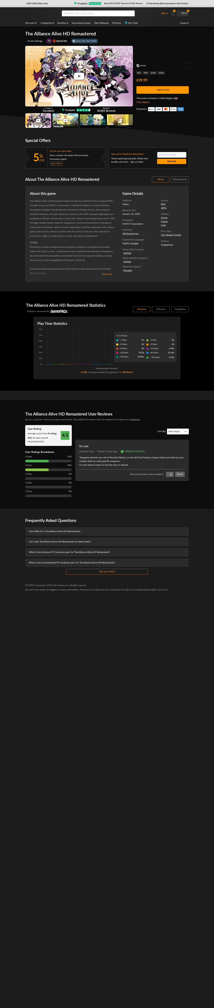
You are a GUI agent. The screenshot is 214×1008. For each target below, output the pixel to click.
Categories (46, 23)
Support (184, 23)
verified (127, 253)
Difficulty (161, 309)
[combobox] (110, 13)
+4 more (134, 243)
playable (127, 270)
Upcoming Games (81, 23)
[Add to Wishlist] (186, 65)
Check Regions (143, 102)
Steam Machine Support (134, 258)
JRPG (146, 73)
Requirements (180, 179)
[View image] (38, 120)
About (160, 179)
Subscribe (171, 161)
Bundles (62, 23)
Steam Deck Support (133, 249)
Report (180, 474)
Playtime (141, 309)
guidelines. (135, 419)
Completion (180, 309)
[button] (36, 3)
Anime (153, 73)
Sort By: (162, 431)
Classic (161, 73)
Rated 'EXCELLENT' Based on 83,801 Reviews (123, 4)
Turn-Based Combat (171, 235)
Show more (107, 274)
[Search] (131, 13)
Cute (163, 225)
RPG (139, 73)
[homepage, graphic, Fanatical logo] (41, 13)
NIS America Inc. (130, 233)
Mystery (116, 23)
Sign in (164, 13)
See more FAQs (107, 571)
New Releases (101, 23)
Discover (30, 23)
